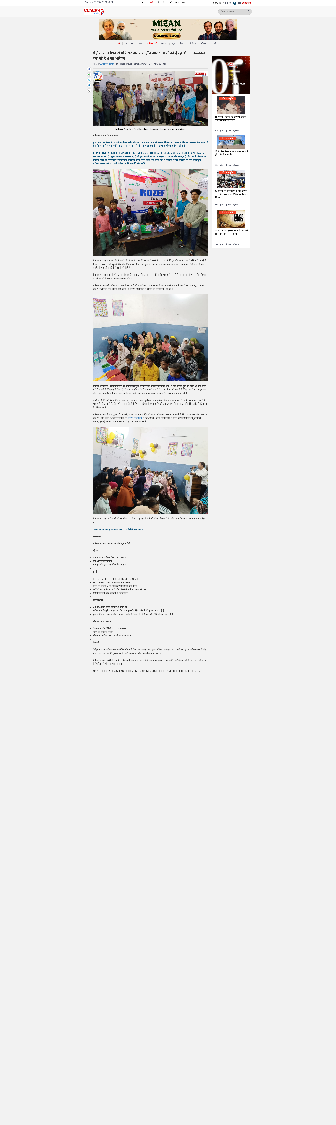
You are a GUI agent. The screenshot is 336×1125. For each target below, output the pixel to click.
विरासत (164, 43)
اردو (157, 2)
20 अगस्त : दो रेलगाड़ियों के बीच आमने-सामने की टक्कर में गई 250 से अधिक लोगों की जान (232, 194)
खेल (181, 43)
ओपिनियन (191, 43)
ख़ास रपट (129, 43)
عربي (177, 2)
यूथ (173, 43)
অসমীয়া (163, 2)
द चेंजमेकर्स (152, 43)
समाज (140, 43)
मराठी (170, 2)
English (144, 2)
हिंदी (151, 2)
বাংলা (183, 2)
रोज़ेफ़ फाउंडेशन (135, 418)
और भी (213, 44)
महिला (203, 43)
